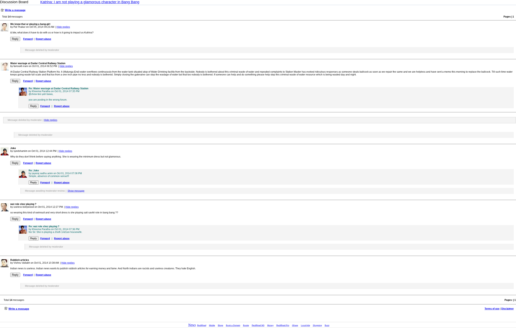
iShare (295, 325)
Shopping (317, 325)
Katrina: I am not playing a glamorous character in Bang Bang (89, 2)
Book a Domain (233, 325)
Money (270, 325)
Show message (76, 190)
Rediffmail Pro (282, 325)
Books (246, 325)
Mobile (212, 325)
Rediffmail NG (258, 325)
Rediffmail (201, 325)
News (192, 325)
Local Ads (305, 325)
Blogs (220, 325)
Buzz (327, 325)
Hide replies (63, 27)
